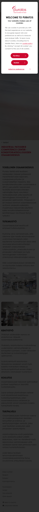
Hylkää (16, 63)
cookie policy (27, 43)
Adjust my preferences (16, 69)
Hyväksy (16, 55)
